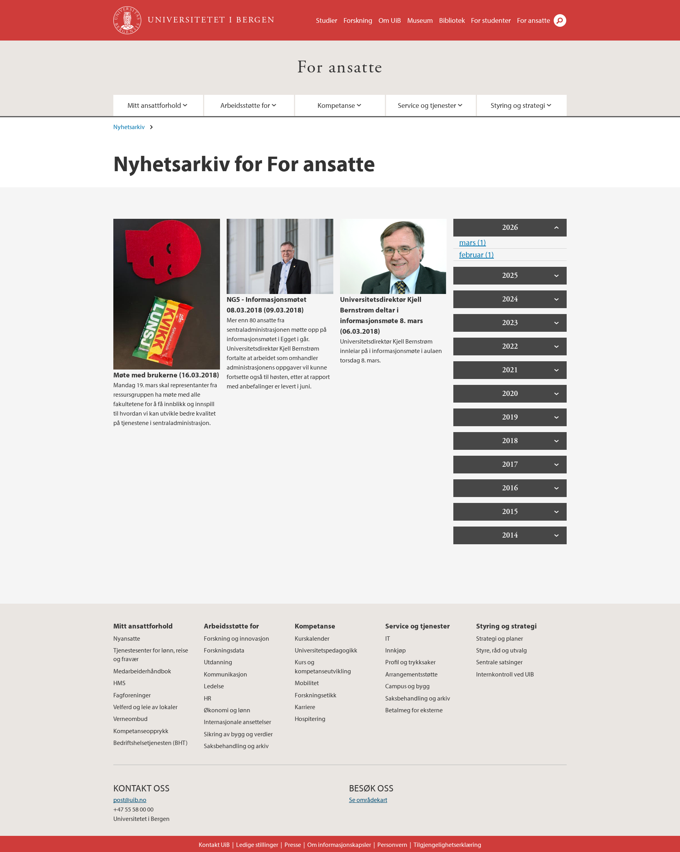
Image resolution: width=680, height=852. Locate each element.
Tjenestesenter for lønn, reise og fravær (150, 654)
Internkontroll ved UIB (505, 674)
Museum (420, 20)
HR (207, 698)
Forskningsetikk (315, 695)
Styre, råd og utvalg (501, 650)
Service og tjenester (427, 105)
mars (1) (472, 242)
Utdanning (218, 662)
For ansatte (533, 20)
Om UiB (390, 20)
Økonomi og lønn (227, 710)
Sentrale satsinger (499, 662)
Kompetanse (336, 105)
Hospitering (310, 719)
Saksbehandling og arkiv (236, 746)
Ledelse (214, 686)
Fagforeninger (132, 695)
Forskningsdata (224, 650)
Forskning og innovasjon (236, 638)
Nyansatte (126, 638)
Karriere (305, 707)
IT (387, 638)
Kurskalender (312, 638)
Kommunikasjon (225, 674)
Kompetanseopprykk (140, 731)
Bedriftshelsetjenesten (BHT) (150, 743)
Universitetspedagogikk (326, 650)
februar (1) (476, 254)
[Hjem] (128, 20)
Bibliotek (452, 20)
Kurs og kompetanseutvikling (323, 666)
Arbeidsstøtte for (245, 105)
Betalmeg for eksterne (414, 710)
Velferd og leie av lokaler (145, 707)
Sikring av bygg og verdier (238, 734)
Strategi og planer (499, 638)
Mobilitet (307, 683)
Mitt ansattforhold (154, 105)
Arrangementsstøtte (411, 674)
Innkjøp (395, 650)
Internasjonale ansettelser (237, 722)
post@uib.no (129, 800)
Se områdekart (368, 800)
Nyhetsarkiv (129, 127)
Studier (326, 20)
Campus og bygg (407, 686)
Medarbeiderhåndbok (142, 671)
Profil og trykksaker (410, 662)
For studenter (491, 20)
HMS (119, 683)
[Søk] (560, 20)
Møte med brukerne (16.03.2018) (166, 374)
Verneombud (130, 719)
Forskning (358, 20)
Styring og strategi (518, 105)
